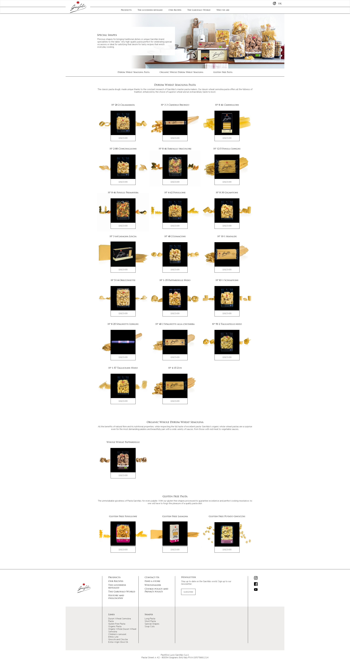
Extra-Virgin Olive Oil (118, 642)
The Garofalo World (198, 10)
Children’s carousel (117, 634)
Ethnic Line (113, 636)
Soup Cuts (150, 626)
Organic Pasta (114, 626)
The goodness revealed (150, 10)
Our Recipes (175, 10)
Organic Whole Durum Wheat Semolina (181, 72)
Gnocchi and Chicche (118, 639)
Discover (123, 138)
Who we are (222, 10)
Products (126, 10)
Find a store (152, 581)
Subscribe (188, 592)
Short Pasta (150, 621)
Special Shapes (152, 623)
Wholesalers (153, 585)
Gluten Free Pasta (222, 72)
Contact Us (152, 577)
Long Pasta (150, 618)
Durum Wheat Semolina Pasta (134, 72)
